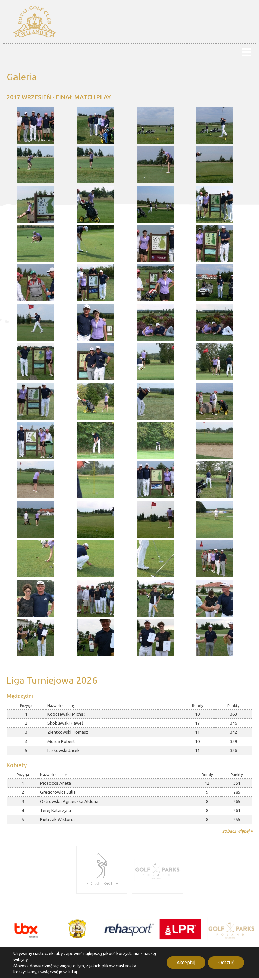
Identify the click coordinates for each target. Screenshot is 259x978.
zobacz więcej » (237, 830)
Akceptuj (186, 962)
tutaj (72, 971)
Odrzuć (226, 962)
